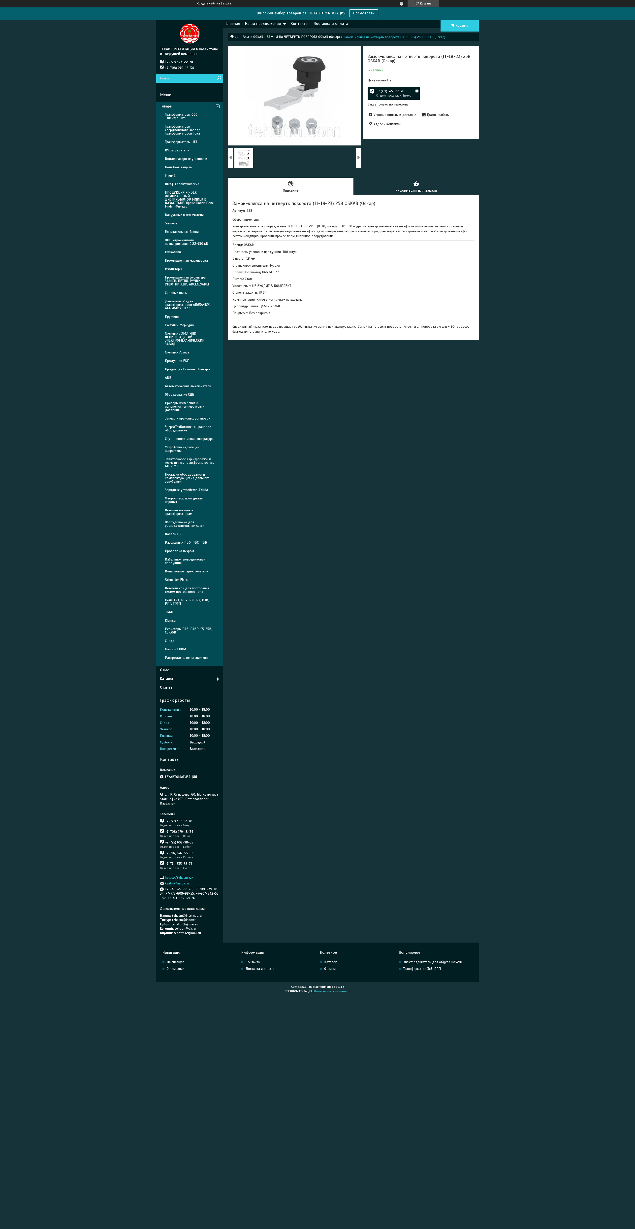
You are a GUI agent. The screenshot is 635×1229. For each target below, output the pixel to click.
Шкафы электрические (182, 184)
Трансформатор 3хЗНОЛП (422, 969)
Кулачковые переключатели (186, 571)
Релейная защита (178, 167)
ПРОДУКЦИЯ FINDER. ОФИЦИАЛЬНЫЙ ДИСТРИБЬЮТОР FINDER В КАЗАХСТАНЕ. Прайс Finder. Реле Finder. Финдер (189, 199)
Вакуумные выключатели (184, 215)
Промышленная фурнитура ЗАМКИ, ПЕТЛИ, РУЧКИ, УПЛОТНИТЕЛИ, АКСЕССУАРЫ (187, 280)
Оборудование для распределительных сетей (184, 524)
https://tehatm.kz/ (179, 878)
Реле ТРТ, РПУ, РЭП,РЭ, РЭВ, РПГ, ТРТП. (187, 602)
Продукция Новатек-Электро (187, 369)
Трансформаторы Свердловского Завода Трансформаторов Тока (182, 130)
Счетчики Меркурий (179, 325)
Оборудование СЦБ (179, 394)
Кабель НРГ (174, 534)
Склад (169, 641)
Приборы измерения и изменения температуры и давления (184, 406)
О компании (175, 969)
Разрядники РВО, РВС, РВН (186, 542)
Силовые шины (176, 293)
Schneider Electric (178, 580)
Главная (233, 23)
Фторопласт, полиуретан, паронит (184, 500)
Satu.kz (339, 986)
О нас (164, 670)
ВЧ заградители (177, 150)
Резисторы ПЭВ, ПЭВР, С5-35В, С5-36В (188, 630)
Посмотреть (363, 13)
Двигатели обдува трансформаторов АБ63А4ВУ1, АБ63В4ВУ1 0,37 (188, 304)
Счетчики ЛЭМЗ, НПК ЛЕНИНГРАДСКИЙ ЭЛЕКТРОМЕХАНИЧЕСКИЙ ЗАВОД (184, 338)
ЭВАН (169, 612)
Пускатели (173, 252)
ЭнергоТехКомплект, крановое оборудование (188, 428)
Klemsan (171, 620)
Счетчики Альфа (177, 352)
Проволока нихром (179, 551)
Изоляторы (173, 269)
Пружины (172, 317)
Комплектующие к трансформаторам (179, 512)
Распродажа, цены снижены (186, 658)
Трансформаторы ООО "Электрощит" (181, 116)
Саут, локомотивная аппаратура (189, 439)
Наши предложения (263, 23)
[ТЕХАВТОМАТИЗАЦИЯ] (190, 33)
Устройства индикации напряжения (182, 449)
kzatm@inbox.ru (177, 883)
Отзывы (166, 687)
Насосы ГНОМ (175, 649)
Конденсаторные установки (186, 159)
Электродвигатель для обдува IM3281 (432, 962)
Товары (166, 106)
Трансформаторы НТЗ (181, 142)
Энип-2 (170, 176)
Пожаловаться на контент (332, 991)
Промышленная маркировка (186, 260)
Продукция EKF (177, 361)
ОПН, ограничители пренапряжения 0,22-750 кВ (186, 242)
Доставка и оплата (330, 23)
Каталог (167, 678)
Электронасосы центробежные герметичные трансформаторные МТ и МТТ (189, 462)
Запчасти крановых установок (187, 418)
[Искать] (219, 78)
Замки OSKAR (253, 37)
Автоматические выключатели (188, 386)
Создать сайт (206, 3)
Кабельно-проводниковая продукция (185, 561)
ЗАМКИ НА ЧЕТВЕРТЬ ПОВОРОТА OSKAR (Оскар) (303, 37)
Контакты (299, 23)
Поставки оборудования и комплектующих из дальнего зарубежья (187, 478)
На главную (175, 962)
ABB (168, 378)
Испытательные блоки (182, 232)
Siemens (171, 223)
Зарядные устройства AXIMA (186, 490)
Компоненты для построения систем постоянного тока (187, 590)
